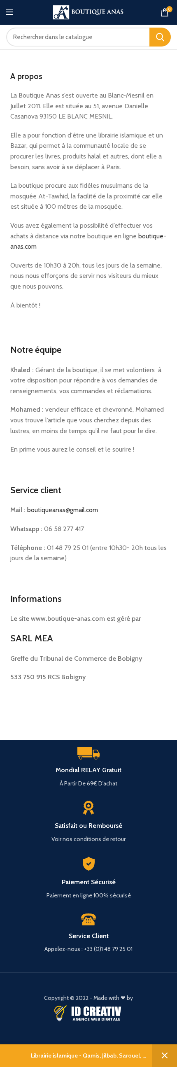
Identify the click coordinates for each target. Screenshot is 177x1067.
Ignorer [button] (164, 1055)
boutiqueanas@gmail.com (62, 510)
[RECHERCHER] (160, 37)
